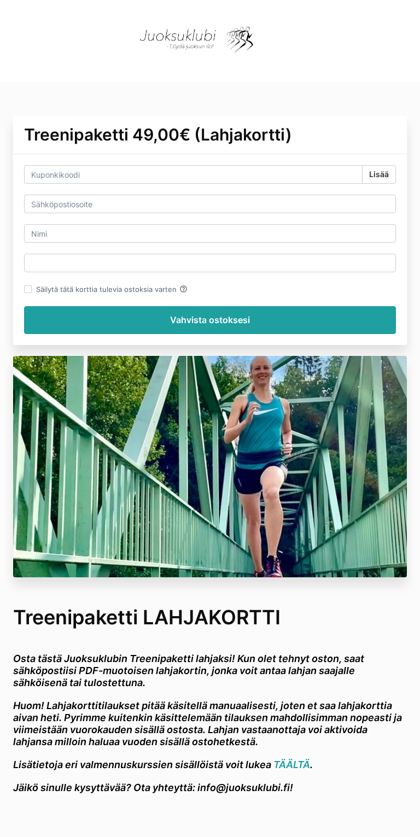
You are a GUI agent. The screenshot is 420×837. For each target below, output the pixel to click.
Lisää (379, 174)
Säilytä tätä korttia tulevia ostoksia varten (112, 289)
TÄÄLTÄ (291, 764)
